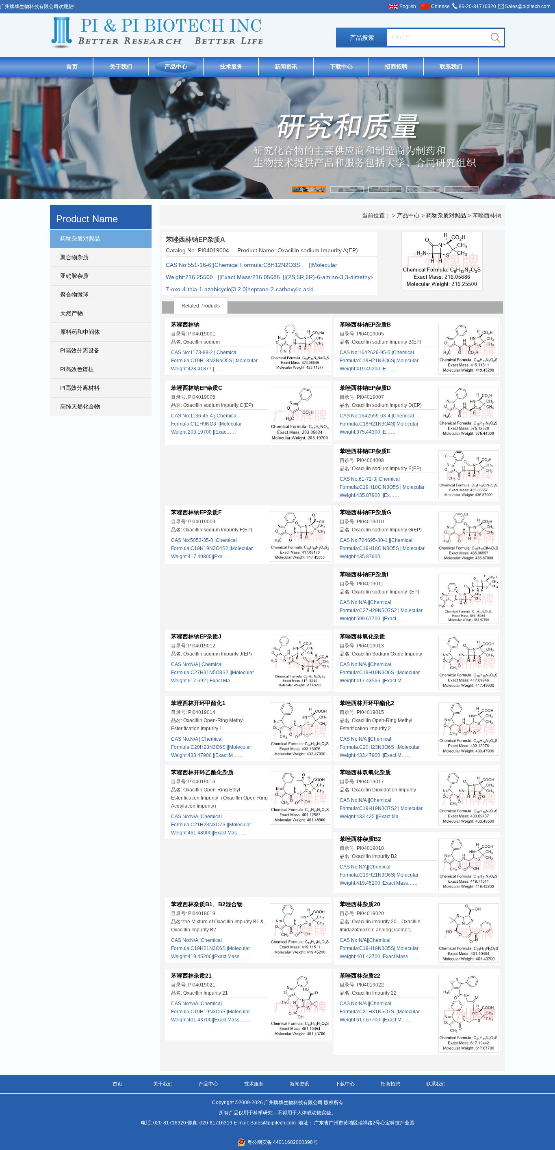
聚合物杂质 (74, 257)
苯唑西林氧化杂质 (362, 636)
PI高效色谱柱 (77, 369)
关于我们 (121, 66)
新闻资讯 (286, 66)
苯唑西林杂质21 (191, 975)
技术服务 (231, 66)
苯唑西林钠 (185, 324)
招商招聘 (396, 66)
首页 (72, 66)
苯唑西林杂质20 (360, 904)
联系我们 (451, 66)
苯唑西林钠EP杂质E (365, 451)
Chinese (440, 6)
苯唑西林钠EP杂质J (196, 636)
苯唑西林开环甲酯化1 (198, 703)
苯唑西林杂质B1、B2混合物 (207, 904)
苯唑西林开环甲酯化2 (367, 703)
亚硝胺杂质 (74, 276)
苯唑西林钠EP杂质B (365, 324)
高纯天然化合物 (80, 406)
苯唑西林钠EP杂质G (365, 512)
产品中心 (176, 66)
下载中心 (341, 66)
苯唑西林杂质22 (360, 975)
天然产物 (71, 313)
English (407, 6)
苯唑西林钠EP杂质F (196, 512)
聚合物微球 (74, 294)
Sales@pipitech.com (528, 6)
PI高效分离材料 (80, 388)
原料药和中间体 (80, 332)
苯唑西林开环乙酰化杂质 (202, 772)
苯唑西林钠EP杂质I (364, 574)
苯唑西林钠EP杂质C (196, 388)
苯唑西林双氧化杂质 (365, 772)
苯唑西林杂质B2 (360, 839)
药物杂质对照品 (80, 238)
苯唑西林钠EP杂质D (365, 388)
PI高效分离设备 (80, 350)
